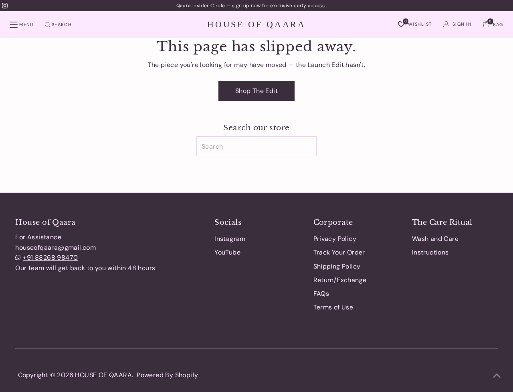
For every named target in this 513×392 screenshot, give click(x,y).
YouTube (227, 252)
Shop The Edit (256, 91)
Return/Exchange (340, 280)
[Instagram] (5, 5)
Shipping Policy (337, 266)
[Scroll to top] (497, 376)
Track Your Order (339, 252)
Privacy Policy (335, 238)
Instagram (230, 238)
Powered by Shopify (167, 375)
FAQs (321, 293)
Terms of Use (333, 307)
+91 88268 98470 (50, 257)
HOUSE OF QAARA (256, 24)
